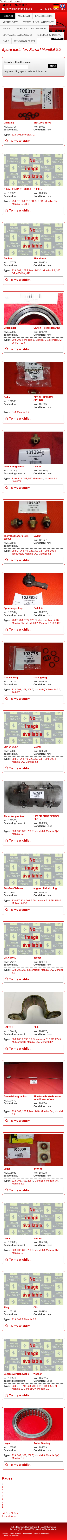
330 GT (16, 900)
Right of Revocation (41, 1533)
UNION (37, 466)
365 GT (16, 342)
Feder (7, 397)
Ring (6, 1307)
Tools (6, 28)
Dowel (37, 747)
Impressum (27, 1533)
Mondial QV (51, 201)
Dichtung (9, 122)
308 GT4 (39, 551)
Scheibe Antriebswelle (16, 1374)
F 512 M (52, 1386)
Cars (6, 41)
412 (28, 273)
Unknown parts (24, 41)
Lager (7, 1168)
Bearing (38, 1168)
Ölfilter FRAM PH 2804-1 (17, 189)
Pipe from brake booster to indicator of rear (47, 1098)
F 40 (14, 478)
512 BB (30, 201)
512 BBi (39, 201)
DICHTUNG (10, 957)
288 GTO (17, 551)
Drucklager (10, 328)
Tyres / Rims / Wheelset (38, 22)
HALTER (8, 1027)
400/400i (20, 273)
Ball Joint (39, 608)
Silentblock (40, 258)
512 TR (50, 900)
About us (22, 5)
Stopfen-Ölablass (13, 888)
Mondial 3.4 (49, 270)
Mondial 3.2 (28, 134)
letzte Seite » (9, 1516)
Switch (37, 536)
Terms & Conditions (11, 1535)
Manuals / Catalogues (17, 35)
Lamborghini (44, 16)
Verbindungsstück (14, 466)
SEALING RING (42, 122)
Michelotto (10, 22)
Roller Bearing (42, 1443)
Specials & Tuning (49, 35)
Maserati (24, 16)
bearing (38, 1238)
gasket (37, 957)
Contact (5, 1533)
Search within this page (17, 62)
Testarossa (18, 553)
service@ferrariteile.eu (19, 8)
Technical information (31, 28)
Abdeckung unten (14, 816)
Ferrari (8, 16)
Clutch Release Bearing (47, 328)
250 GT (16, 201)
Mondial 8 (29, 340)
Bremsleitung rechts (15, 1096)
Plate (36, 1027)
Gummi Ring (11, 677)
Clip (36, 1307)
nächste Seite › (10, 1513)
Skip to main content (11, 1)
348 (14, 412)
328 (14, 134)
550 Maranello (35, 478)
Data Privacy (15, 1533)
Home (8, 5)
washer (38, 1374)
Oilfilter (38, 189)
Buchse (8, 258)
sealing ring (40, 677)
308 (19, 134)
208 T (25, 270)
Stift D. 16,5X (11, 747)
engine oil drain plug (45, 888)
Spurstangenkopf (13, 608)
